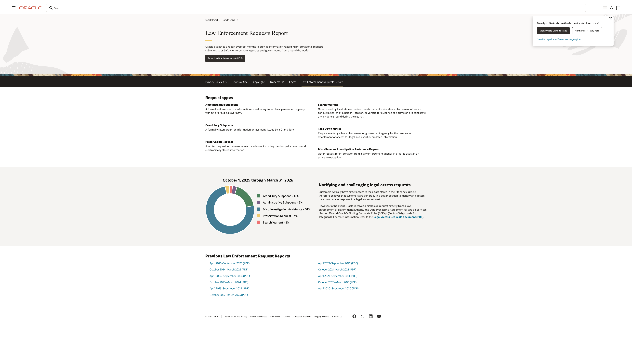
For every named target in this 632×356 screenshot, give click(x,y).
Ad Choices (275, 316)
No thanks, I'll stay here (587, 30)
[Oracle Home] (30, 8)
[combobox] (316, 8)
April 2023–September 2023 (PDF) (229, 288)
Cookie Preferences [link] (258, 316)
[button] (14, 8)
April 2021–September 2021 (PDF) (337, 276)
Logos (292, 82)
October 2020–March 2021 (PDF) (337, 282)
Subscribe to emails (302, 316)
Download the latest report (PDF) (225, 58)
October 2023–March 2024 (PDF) (229, 282)
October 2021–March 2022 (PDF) (337, 269)
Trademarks (277, 82)
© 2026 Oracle (211, 316)
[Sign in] (612, 8)
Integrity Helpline (321, 316)
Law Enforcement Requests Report (322, 82)
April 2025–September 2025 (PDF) (230, 263)
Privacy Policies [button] (214, 82)
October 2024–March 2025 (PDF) (229, 269)
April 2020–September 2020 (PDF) (338, 288)
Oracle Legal (229, 19)
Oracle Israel (211, 19)
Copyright (258, 82)
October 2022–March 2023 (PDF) (229, 295)
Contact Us (337, 316)
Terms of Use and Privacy (236, 316)
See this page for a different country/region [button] (558, 39)
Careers (287, 316)
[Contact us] (618, 8)
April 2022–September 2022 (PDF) (338, 263)
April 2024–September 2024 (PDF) (230, 276)
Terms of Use (240, 82)
